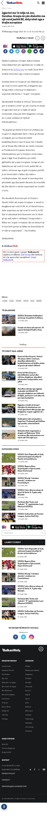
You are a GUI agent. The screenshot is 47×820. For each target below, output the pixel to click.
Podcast (5, 702)
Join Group (26, 254)
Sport (27, 698)
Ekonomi (28, 686)
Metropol (29, 711)
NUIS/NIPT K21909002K (11, 769)
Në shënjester (7, 690)
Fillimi (4, 8)
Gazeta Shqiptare (8, 748)
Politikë (28, 678)
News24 (5, 744)
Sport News (6, 707)
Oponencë (6, 698)
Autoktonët (6, 666)
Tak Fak (5, 715)
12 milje (4, 301)
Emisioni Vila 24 (8, 670)
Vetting (4, 719)
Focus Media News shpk (11, 765)
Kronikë (28, 682)
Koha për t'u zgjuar (9, 682)
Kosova (28, 690)
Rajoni (27, 694)
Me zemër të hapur (9, 686)
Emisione (28, 731)
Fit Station (6, 674)
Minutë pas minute (32, 670)
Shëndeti (28, 723)
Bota (27, 702)
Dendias (18, 301)
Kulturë (28, 707)
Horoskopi (29, 727)
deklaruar (18, 69)
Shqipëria (28, 674)
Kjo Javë (5, 678)
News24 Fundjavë (8, 694)
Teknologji (29, 719)
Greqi (32, 301)
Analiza (28, 715)
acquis (12, 301)
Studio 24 (5, 711)
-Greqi (9, 8)
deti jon (26, 301)
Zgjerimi (38, 301)
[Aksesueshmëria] (4, 807)
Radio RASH (6, 752)
